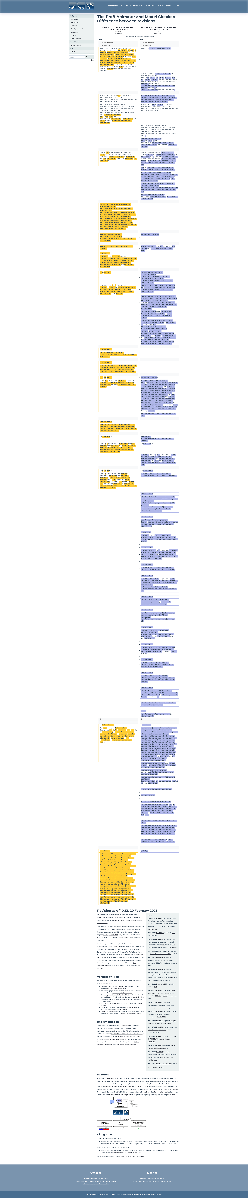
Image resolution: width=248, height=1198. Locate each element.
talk (120, 29)
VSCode (158, 996)
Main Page (74, 19)
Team (176, 5)
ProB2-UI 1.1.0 (161, 984)
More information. (165, 1181)
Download (150, 5)
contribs (125, 29)
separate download (138, 997)
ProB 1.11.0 (160, 969)
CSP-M (111, 935)
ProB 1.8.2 (159, 1021)
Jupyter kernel (123, 937)
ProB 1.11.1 (160, 957)
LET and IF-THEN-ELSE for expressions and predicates (162, 1039)
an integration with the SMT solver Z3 (130, 1036)
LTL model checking (126, 1086)
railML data (171, 1095)
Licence (73, 35)
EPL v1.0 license (154, 1181)
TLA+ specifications (160, 1092)
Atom (165, 996)
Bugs (160, 5)
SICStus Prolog (125, 1025)
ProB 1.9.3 (159, 1002)
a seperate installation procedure (130, 1013)
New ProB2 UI (161, 1017)
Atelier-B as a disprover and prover (119, 1095)
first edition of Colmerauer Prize (160, 954)
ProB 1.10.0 (160, 990)
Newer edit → (158, 33)
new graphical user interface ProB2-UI (116, 995)
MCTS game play (153, 929)
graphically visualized (172, 1089)
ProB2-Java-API (132, 1007)
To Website (86, 1184)
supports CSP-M (143, 1086)
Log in (73, 51)
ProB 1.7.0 (159, 1027)
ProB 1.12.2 (160, 933)
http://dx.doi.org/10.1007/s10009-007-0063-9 (127, 1152)
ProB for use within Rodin (109, 1003)
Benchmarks (74, 32)
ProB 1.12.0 (160, 939)
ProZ (145, 1092)
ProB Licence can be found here (126, 1044)
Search (91, 57)
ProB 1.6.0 (159, 1045)
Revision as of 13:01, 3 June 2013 (113, 27)
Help (92, 60)
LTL (163, 945)
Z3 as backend (162, 1048)
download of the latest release (117, 989)
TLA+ (116, 935)
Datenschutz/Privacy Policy (99, 1184)
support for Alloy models (163, 1023)
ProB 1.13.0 (160, 918)
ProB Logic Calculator (163, 1064)
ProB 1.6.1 (159, 1036)
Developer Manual (77, 29)
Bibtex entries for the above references (131, 1156)
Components (114, 5)
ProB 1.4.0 (159, 1052)
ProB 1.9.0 (159, 1011)
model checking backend (104, 1044)
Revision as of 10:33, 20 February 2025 (154, 27)
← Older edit (118, 33)
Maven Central (122, 1009)
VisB (109, 999)
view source (129, 27)
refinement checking (110, 1086)
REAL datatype (165, 993)
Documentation (133, 5)
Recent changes (76, 45)
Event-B (105, 935)
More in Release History (156, 1067)
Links (168, 5)
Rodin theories (172, 947)
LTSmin (136, 1042)
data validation (115, 946)
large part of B (111, 1078)
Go (87, 57)
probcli (121, 986)
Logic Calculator (76, 38)
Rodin (99, 937)
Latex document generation (157, 1030)
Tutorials (74, 25)
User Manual (75, 22)
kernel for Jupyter (108, 1011)
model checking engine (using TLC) (116, 1039)
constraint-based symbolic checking (124, 920)
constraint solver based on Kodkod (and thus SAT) (127, 1034)
